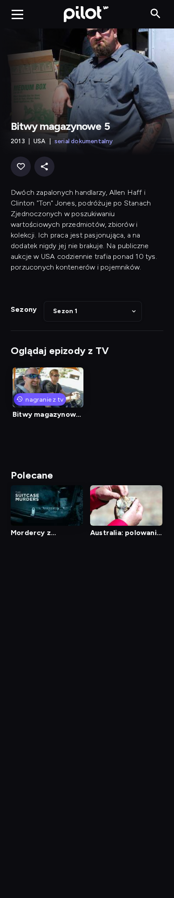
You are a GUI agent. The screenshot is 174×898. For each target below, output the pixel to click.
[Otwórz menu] (17, 14)
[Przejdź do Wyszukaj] (155, 14)
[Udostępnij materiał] (44, 167)
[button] (93, 311)
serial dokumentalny (83, 141)
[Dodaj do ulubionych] (21, 167)
